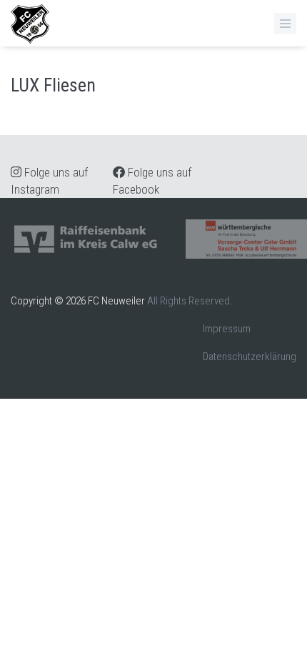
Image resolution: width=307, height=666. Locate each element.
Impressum (227, 328)
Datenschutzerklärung (249, 356)
